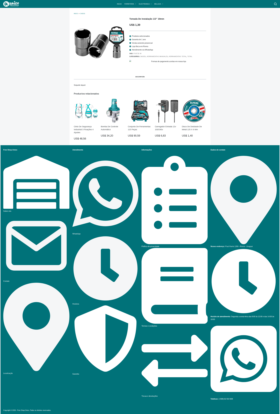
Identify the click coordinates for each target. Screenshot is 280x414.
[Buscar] (275, 4)
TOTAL (189, 56)
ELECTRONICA (144, 4)
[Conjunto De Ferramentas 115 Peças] (140, 111)
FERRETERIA (129, 4)
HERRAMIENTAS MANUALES (157, 56)
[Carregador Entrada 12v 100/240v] (167, 111)
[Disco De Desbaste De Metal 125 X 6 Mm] (194, 111)
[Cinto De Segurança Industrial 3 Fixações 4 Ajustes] (86, 111)
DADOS (143, 56)
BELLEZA (157, 4)
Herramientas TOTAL (177, 56)
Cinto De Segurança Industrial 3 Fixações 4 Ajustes (84, 129)
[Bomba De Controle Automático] (113, 111)
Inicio (119, 4)
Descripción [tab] (140, 77)
